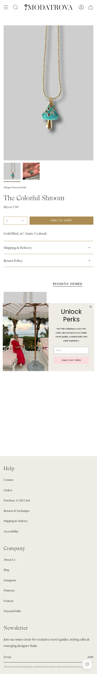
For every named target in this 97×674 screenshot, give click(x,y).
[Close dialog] (90, 306)
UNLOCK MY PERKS (71, 360)
